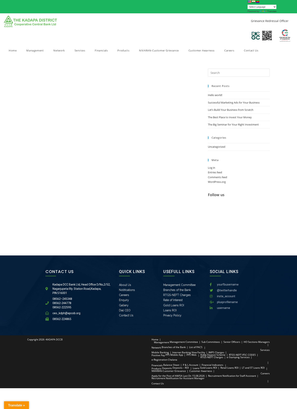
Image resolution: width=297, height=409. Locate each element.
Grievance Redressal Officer (270, 21)
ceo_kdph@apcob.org (66, 313)
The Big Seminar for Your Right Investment (233, 124)
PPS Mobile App (174, 355)
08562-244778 (62, 303)
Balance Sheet (171, 365)
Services (265, 350)
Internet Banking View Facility (188, 352)
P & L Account (190, 365)
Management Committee (184, 342)
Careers (265, 373)
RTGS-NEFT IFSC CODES (242, 355)
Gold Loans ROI (208, 367)
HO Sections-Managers (257, 342)
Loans (196, 368)
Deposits (167, 368)
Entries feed (215, 172)
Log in (211, 167)
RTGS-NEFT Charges (211, 357)
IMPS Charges (216, 352)
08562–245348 (62, 298)
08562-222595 (62, 307)
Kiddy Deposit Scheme (212, 355)
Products (156, 368)
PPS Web (191, 355)
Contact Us (158, 383)
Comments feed (217, 177)
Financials (157, 365)
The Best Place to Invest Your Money (230, 117)
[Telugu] (257, 1)
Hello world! (215, 95)
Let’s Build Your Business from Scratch (230, 110)
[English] (249, 1)
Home (155, 339)
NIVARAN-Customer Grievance (169, 371)
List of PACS (195, 347)
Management (161, 342)
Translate (272, 11)
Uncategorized (216, 147)
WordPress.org (217, 182)
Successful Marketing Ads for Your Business (234, 102)
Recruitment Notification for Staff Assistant (232, 376)
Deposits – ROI (181, 367)
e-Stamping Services (238, 357)
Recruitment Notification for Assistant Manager (178, 378)
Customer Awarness (200, 371)
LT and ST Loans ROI (253, 367)
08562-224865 (62, 319)
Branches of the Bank (174, 347)
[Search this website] (239, 72)
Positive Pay (158, 355)
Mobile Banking (160, 352)
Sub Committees (210, 342)
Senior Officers (231, 342)
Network (156, 347)
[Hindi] (253, 1)
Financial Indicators (212, 365)
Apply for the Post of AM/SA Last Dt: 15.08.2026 (178, 376)
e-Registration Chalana (164, 359)
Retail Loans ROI (229, 367)
